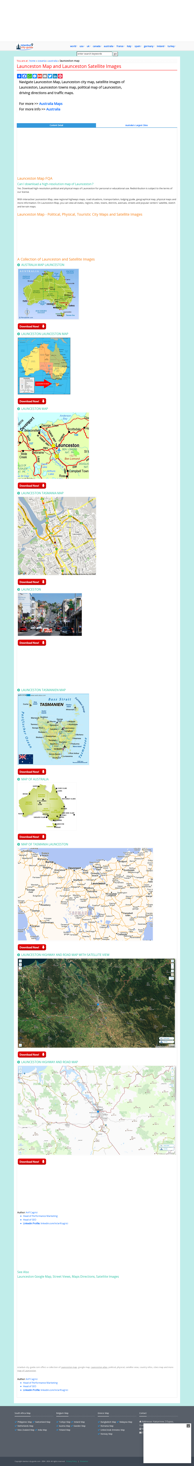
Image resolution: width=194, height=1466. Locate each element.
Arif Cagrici (31, 1212)
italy (129, 46)
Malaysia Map (125, 1422)
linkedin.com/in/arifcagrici (54, 1223)
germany (148, 46)
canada (96, 46)
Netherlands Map (25, 1426)
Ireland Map (79, 1422)
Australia (53, 109)
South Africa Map (23, 1413)
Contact (143, 1413)
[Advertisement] (97, 21)
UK (88, 46)
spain (137, 46)
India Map (42, 1429)
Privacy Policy (71, 1461)
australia (108, 46)
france (120, 46)
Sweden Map (79, 1426)
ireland (160, 46)
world (73, 46)
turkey (171, 46)
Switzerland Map (42, 1422)
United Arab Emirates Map (113, 1429)
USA (81, 46)
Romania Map (107, 1426)
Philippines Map (24, 1422)
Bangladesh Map (108, 1422)
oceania (42, 60)
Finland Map (64, 1429)
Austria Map (64, 1426)
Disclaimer (84, 1461)
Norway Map (106, 1433)
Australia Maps (50, 103)
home (32, 60)
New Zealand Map (25, 1429)
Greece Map (103, 1413)
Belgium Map (62, 1413)
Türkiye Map (64, 1422)
